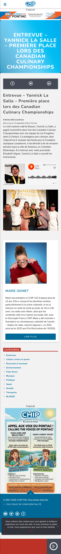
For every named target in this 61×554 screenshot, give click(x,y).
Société (9, 388)
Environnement (13, 368)
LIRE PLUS (30, 336)
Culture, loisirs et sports (18, 359)
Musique (10, 376)
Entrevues (11, 355)
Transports (11, 392)
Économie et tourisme (16, 363)
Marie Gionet (17, 291)
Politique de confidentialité (23, 504)
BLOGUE (10, 396)
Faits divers (12, 372)
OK (31, 531)
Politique (10, 380)
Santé (9, 384)
